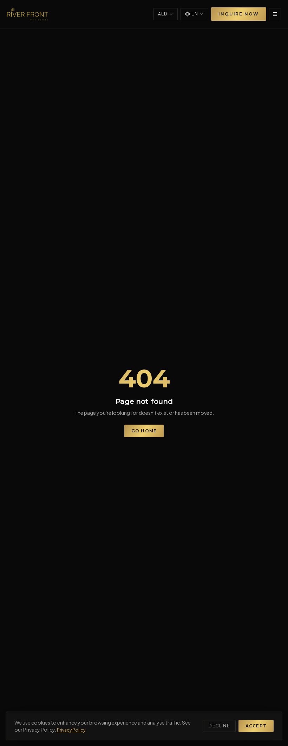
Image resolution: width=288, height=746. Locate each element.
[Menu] (275, 14)
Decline (219, 725)
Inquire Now (238, 14)
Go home (144, 430)
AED (163, 14)
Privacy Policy (71, 730)
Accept (256, 725)
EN (194, 14)
